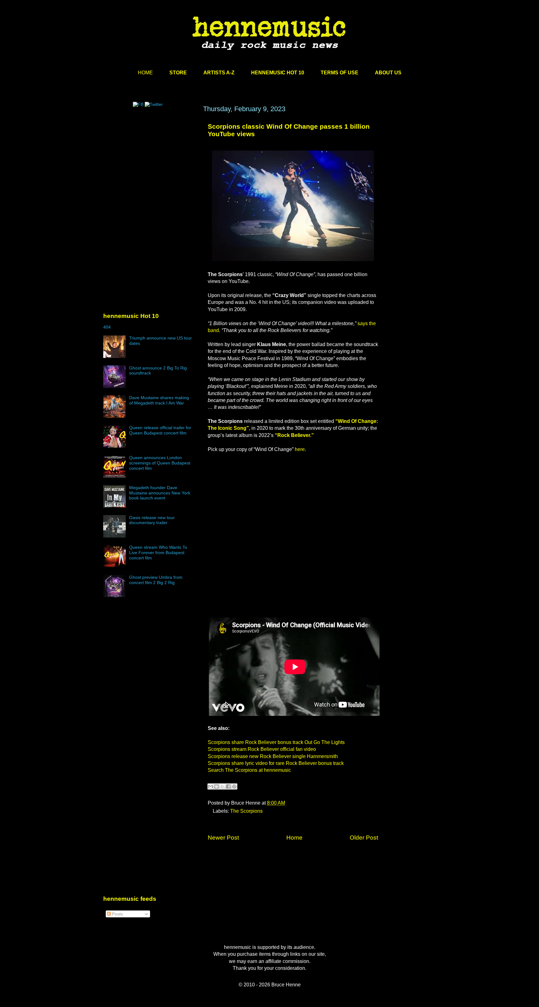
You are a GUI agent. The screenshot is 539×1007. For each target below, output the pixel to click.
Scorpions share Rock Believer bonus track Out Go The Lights (276, 742)
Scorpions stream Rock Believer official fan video (262, 749)
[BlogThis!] (216, 786)
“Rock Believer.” (294, 435)
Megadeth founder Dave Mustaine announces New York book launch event (159, 493)
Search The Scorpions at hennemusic (249, 770)
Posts (117, 913)
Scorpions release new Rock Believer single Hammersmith (273, 756)
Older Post (364, 837)
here (300, 449)
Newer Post (223, 837)
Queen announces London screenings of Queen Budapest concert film (159, 463)
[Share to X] (222, 786)
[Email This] (210, 786)
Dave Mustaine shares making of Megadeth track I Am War (159, 400)
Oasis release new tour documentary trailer (152, 520)
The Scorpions (246, 811)
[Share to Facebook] (228, 786)
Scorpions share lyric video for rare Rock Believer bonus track (276, 763)
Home (294, 837)
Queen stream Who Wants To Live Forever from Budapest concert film (158, 552)
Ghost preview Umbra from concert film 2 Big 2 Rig (155, 580)
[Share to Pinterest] (234, 786)
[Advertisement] (150, 165)
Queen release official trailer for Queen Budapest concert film (160, 430)
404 (107, 327)
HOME (145, 72)
